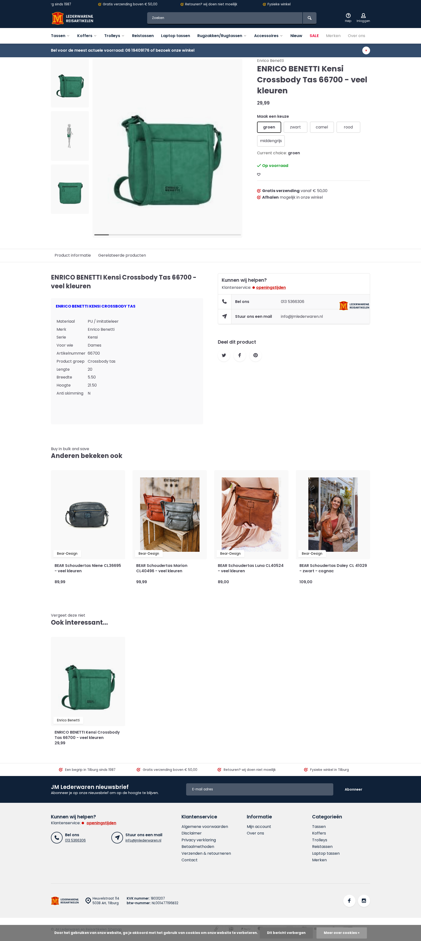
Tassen (58, 36)
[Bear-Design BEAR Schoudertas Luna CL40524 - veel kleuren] (251, 514)
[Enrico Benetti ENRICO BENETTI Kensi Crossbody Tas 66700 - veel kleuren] (88, 681)
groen (269, 127)
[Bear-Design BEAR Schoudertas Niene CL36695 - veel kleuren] (88, 514)
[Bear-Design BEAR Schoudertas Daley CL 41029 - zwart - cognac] (333, 514)
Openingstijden (271, 287)
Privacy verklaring (199, 840)
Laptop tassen (175, 36)
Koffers (84, 36)
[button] (70, 209)
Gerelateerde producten (122, 255)
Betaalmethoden (198, 846)
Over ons (356, 36)
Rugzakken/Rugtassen (219, 36)
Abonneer (353, 789)
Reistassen (143, 36)
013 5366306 (292, 301)
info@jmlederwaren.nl (302, 316)
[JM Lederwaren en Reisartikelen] (80, 18)
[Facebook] (349, 901)
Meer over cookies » (342, 933)
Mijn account (259, 826)
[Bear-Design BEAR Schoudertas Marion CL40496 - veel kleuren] (170, 514)
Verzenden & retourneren (206, 853)
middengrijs (271, 141)
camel (322, 127)
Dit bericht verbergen (286, 933)
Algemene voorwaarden (205, 826)
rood (348, 127)
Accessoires (266, 36)
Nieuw (296, 36)
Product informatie (73, 255)
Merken (333, 36)
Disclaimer (192, 833)
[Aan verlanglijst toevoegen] (258, 174)
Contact (190, 860)
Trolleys (112, 36)
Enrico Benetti (270, 60)
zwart (295, 127)
